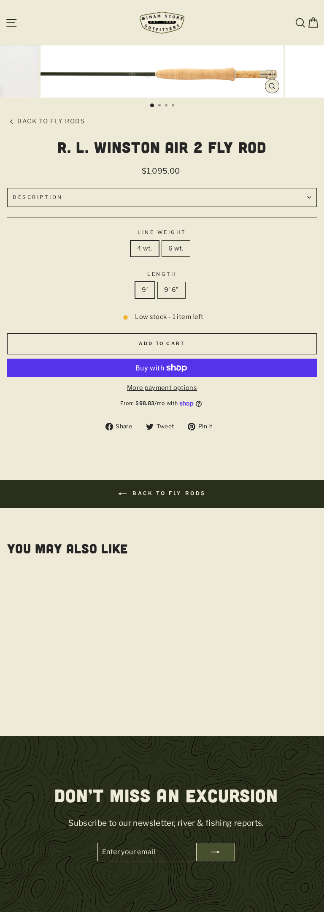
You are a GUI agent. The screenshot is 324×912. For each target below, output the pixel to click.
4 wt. (144, 248)
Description (38, 197)
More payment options (162, 388)
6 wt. (176, 248)
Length (161, 274)
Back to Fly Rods (50, 121)
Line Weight (162, 232)
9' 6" (171, 290)
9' (145, 290)
